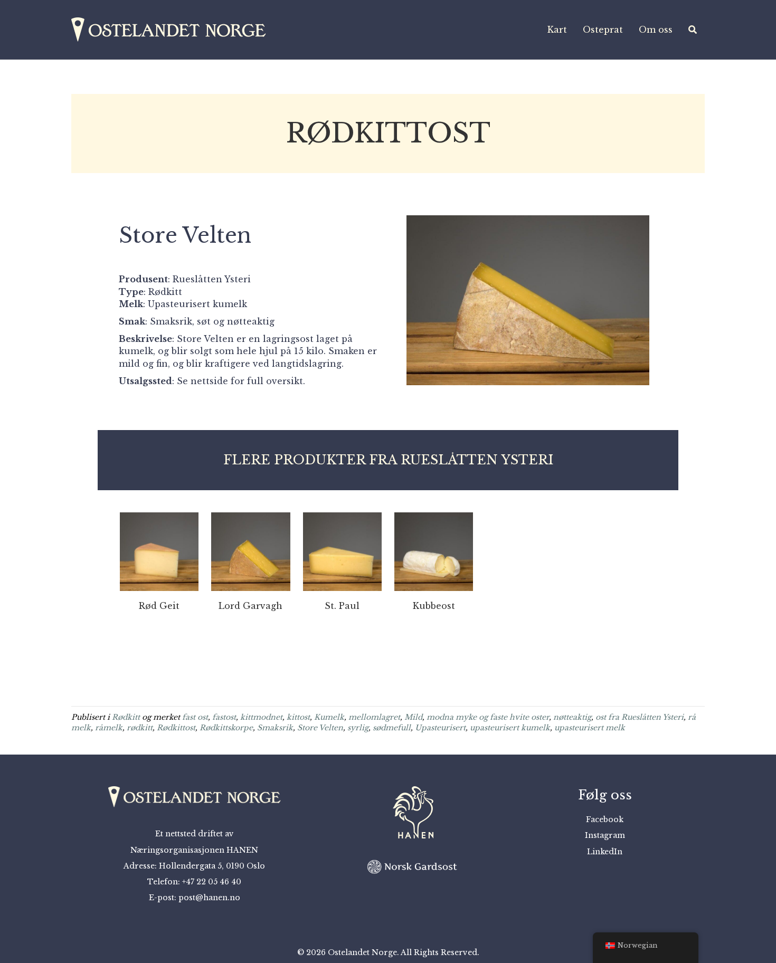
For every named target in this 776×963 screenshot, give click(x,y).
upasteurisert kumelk (510, 727)
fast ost (195, 717)
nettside (209, 381)
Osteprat (603, 29)
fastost (224, 717)
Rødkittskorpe (226, 727)
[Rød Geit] (159, 551)
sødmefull (392, 727)
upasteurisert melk (589, 727)
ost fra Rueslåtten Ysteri (639, 717)
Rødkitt (126, 717)
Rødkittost (176, 727)
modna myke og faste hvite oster (488, 717)
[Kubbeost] (433, 551)
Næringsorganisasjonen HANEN (194, 850)
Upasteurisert (440, 727)
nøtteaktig (572, 717)
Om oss (656, 29)
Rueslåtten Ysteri (212, 279)
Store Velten (320, 727)
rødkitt (140, 727)
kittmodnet (261, 717)
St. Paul (342, 605)
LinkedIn (604, 851)
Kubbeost (434, 605)
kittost (298, 717)
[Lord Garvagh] (250, 551)
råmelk (108, 727)
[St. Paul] (342, 551)
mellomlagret (374, 717)
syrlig (357, 727)
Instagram (605, 835)
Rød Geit (159, 605)
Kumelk (329, 717)
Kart (557, 29)
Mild (413, 717)
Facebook (604, 819)
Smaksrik (275, 727)
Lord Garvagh (250, 605)
